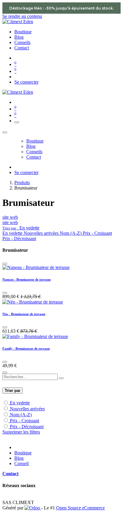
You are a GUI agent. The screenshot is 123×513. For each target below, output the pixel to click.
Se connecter (26, 82)
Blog (19, 458)
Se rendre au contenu (22, 16)
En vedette (20, 402)
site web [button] (10, 217)
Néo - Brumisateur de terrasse (23, 314)
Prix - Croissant (24, 420)
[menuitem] (23, 31)
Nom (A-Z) (21, 414)
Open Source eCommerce (80, 507)
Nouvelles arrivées (27, 408)
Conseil (21, 463)
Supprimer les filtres (21, 431)
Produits (22, 182)
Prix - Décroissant (27, 426)
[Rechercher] (61, 378)
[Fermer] (4, 132)
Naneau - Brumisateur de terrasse (26, 279)
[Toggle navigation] (16, 122)
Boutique (23, 452)
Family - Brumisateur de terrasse (26, 348)
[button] (20, 227)
